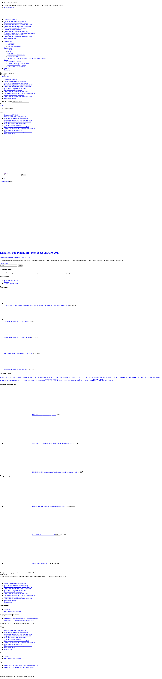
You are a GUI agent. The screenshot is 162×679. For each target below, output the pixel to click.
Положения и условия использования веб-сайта (19, 620)
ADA (7, 377)
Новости (6, 68)
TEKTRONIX (51, 380)
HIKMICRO (97, 377)
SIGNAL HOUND (28, 380)
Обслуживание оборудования (17, 65)
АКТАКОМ (98, 380)
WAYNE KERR (67, 380)
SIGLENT (20, 380)
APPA (31, 377)
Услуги (6, 60)
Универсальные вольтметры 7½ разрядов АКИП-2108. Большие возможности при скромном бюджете (36, 305)
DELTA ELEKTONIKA (57, 377)
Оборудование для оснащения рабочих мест (18, 36)
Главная (2, 181)
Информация (8, 48)
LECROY (132, 377)
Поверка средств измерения (16, 66)
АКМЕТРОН (88, 380)
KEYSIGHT (124, 377)
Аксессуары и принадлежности (14, 35)
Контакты (7, 70)
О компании (8, 41)
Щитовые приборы (10, 38)
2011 (7, 181)
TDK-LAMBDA (41, 380)
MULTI (138, 377)
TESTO (60, 380)
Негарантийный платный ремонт (18, 63)
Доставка (10, 53)
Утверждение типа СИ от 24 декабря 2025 (17, 337)
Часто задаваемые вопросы (12, 611)
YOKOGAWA (74, 380)
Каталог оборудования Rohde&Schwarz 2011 (30, 252)
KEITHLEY (115, 377)
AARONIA (2, 377)
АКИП (81, 380)
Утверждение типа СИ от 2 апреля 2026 (16, 321)
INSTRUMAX (109, 377)
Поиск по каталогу (6, 101)
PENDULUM (151, 377)
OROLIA (142, 377)
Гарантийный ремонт (14, 61)
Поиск (6, 173)
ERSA (65, 377)
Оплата (10, 51)
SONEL (33, 380)
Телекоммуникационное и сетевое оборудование (19, 33)
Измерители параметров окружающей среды (18, 24)
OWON (146, 377)
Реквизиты (11, 44)
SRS (36, 380)
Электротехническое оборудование (15, 28)
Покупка (10, 50)
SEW (15, 380)
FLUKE (74, 377)
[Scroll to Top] (0, 678)
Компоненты (8, 602)
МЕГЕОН (110, 380)
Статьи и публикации (11, 283)
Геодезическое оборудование (13, 29)
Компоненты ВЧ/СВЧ (11, 19)
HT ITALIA (103, 377)
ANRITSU (26, 377)
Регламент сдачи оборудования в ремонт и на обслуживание (27, 58)
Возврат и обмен (13, 56)
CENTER (43, 377)
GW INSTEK (88, 377)
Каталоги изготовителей (8, 257)
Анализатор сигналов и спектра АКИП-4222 (18, 353)
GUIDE (79, 377)
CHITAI (48, 377)
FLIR (68, 377)
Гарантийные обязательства (16, 55)
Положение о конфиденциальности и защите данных (21, 618)
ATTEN (35, 377)
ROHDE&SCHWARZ (7, 380)
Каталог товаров (9, 7)
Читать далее (4, 263)
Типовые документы (14, 46)
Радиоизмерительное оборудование (15, 21)
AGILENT (12, 377)
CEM (39, 377)
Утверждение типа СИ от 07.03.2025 (15, 369)
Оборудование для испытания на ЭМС (16, 31)
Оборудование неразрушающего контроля (17, 26)
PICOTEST (158, 377)
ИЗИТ (106, 380)
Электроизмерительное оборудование (16, 23)
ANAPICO (19, 377)
